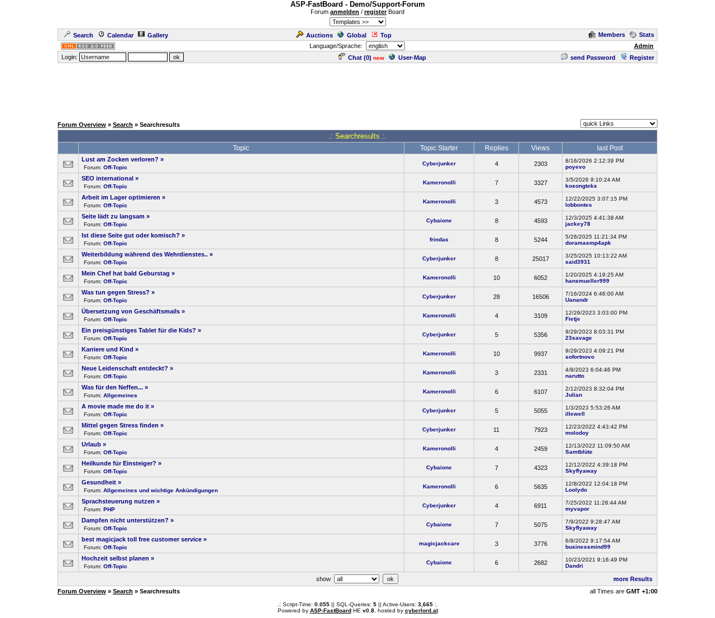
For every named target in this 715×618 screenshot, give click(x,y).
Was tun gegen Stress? (116, 292)
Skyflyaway (581, 471)
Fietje (572, 319)
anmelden (344, 11)
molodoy (577, 433)
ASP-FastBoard (330, 610)
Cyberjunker (439, 163)
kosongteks (581, 186)
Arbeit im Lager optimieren (121, 197)
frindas (439, 239)
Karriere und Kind (108, 349)
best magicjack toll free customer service (142, 539)
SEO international (108, 178)
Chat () (359, 57)
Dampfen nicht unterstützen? (125, 520)
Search (83, 35)
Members (611, 34)
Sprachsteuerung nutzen (118, 501)
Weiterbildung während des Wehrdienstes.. (145, 254)
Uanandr (576, 300)
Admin (644, 45)
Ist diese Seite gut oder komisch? (131, 235)
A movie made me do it (115, 406)
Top (386, 35)
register (375, 11)
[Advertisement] (357, 89)
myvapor (577, 509)
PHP (109, 509)
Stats (646, 34)
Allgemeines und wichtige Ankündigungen (160, 490)
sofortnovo (579, 357)
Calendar (120, 35)
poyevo (575, 167)
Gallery (157, 35)
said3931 (577, 262)
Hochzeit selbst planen (115, 558)
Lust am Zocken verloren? (120, 159)
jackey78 (577, 224)
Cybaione (439, 220)
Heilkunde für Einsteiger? (119, 463)
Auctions (319, 35)
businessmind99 (588, 547)
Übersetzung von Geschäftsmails (131, 311)
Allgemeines (120, 395)
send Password (593, 57)
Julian (573, 395)
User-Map (412, 57)
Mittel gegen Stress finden (120, 425)
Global (356, 35)
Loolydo (576, 490)
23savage (578, 338)
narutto (574, 376)
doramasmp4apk (588, 243)
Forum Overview (82, 124)
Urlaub (91, 444)
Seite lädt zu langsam (113, 216)
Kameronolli (439, 182)
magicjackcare (439, 543)
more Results (632, 579)
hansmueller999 (587, 281)
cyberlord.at (421, 610)
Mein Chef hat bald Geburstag (126, 273)
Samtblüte (579, 452)
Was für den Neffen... (112, 387)
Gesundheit (99, 482)
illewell (575, 414)
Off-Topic (115, 167)
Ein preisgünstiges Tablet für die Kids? (139, 330)
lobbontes (578, 205)
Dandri (574, 566)
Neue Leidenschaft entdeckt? (125, 368)
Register (642, 57)
